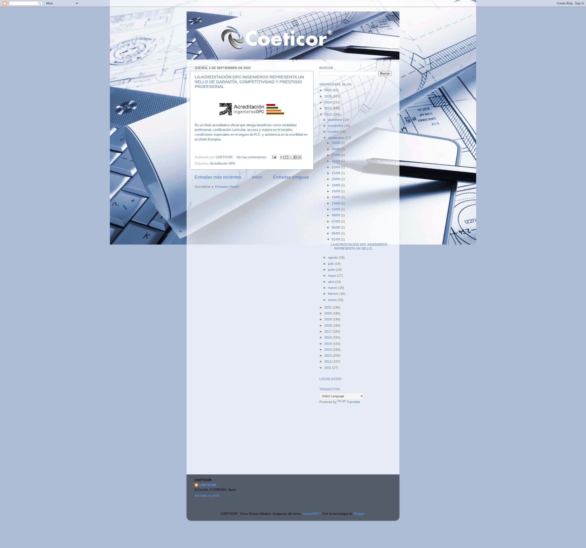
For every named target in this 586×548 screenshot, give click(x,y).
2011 (328, 367)
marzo (333, 287)
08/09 (336, 215)
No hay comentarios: (252, 157)
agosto (333, 257)
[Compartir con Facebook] (295, 157)
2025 (328, 96)
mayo (332, 275)
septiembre (336, 138)
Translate (353, 402)
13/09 (336, 203)
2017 (328, 331)
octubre (334, 131)
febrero (333, 293)
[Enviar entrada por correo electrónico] (274, 157)
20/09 (336, 179)
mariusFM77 (311, 513)
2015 (328, 343)
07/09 (336, 221)
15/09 (336, 191)
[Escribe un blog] (286, 157)
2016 (328, 337)
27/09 (336, 155)
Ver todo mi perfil (207, 495)
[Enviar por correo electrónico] (282, 157)
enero (332, 300)
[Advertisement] (353, 439)
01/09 (336, 239)
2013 (328, 355)
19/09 (336, 185)
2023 (328, 108)
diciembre (335, 119)
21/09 (336, 173)
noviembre (336, 125)
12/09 (336, 209)
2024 (328, 102)
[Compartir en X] (291, 157)
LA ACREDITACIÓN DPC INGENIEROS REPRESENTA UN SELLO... (359, 246)
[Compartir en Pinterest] (299, 157)
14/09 (336, 197)
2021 (328, 307)
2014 (328, 349)
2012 (328, 361)
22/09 (336, 167)
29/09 (336, 143)
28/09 (336, 149)
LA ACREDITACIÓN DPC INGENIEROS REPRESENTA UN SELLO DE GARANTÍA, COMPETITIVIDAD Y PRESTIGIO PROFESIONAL (249, 82)
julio (331, 263)
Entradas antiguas (291, 177)
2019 (328, 319)
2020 (328, 313)
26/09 (336, 161)
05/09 (336, 233)
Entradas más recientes (218, 177)
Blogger (358, 513)
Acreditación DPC (222, 163)
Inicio (257, 177)
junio (332, 269)
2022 (328, 114)
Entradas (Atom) (227, 186)
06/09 (336, 227)
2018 (328, 325)
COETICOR (207, 485)
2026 (328, 90)
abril (331, 282)
